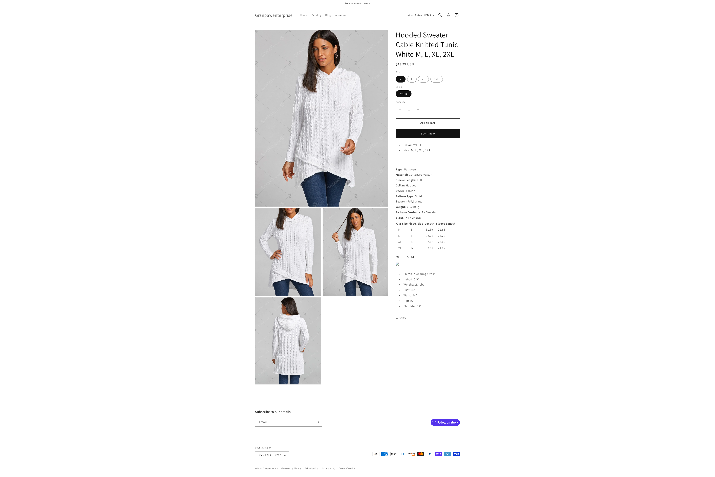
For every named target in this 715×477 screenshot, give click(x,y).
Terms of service (347, 468)
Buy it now (428, 133)
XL (423, 79)
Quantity (400, 102)
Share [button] (402, 317)
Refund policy (311, 468)
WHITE (404, 93)
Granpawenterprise (272, 468)
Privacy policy (329, 468)
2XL (436, 79)
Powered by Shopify (291, 468)
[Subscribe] (318, 422)
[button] (440, 15)
